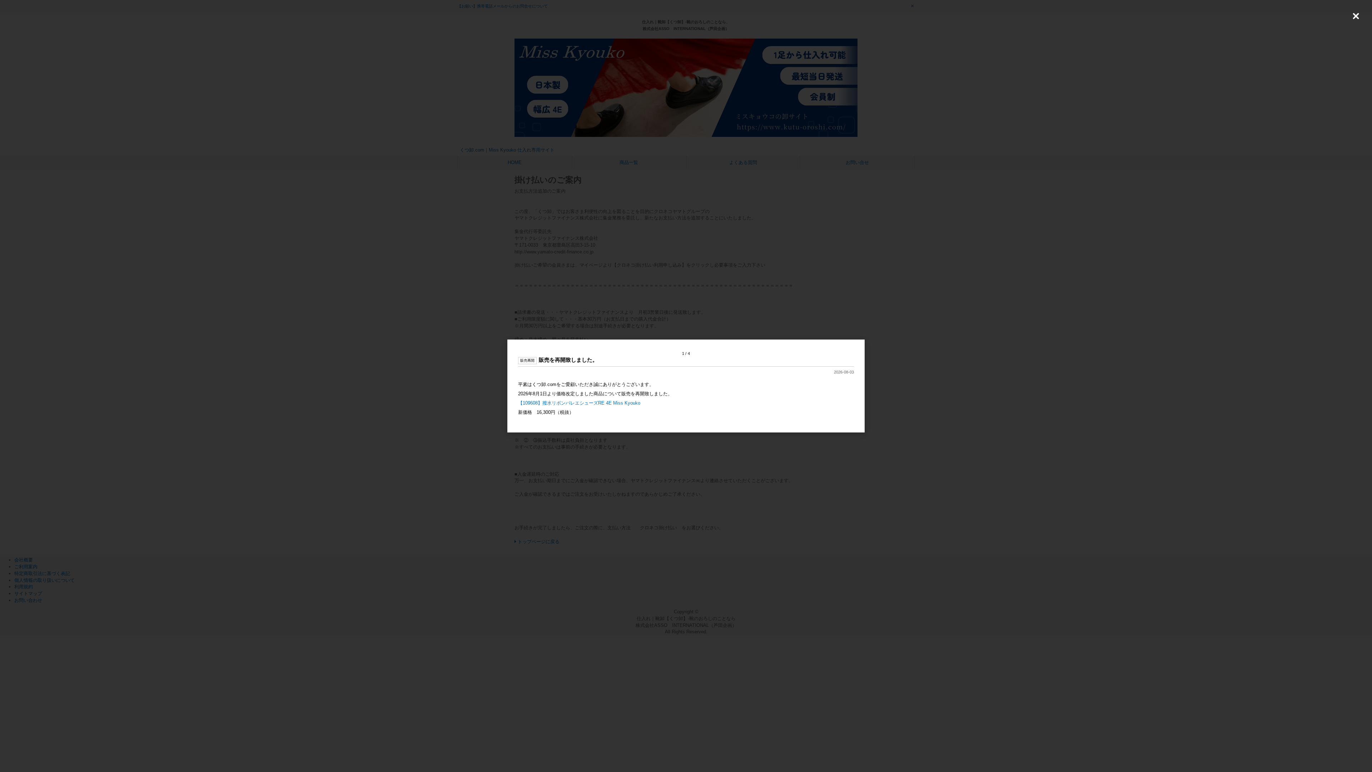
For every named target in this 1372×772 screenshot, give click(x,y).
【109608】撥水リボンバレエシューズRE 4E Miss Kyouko (579, 403)
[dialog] (686, 386)
